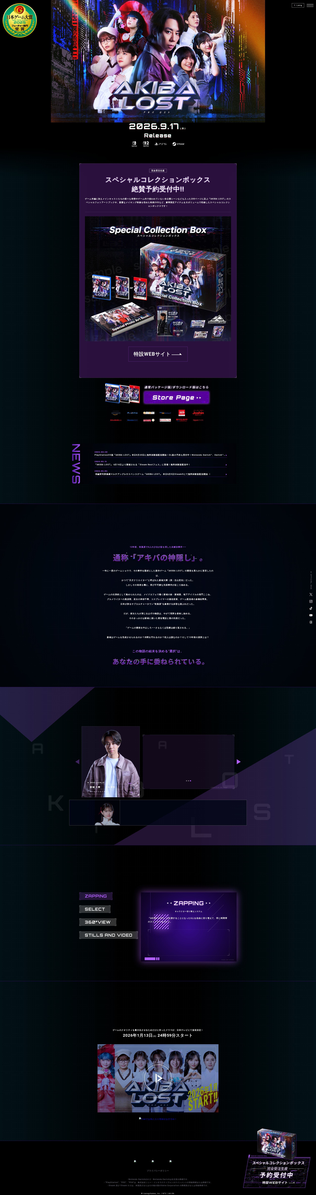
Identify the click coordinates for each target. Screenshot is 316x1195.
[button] (186, 780)
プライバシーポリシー (158, 1171)
